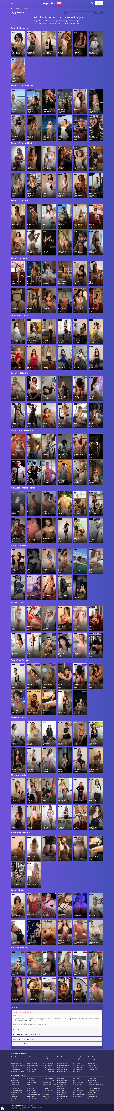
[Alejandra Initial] (18, 791)
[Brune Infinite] (96, 357)
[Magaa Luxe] (49, 733)
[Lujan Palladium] (96, 273)
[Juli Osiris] (65, 989)
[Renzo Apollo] (49, 530)
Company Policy (15, 1107)
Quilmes (29, 915)
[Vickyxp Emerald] (18, 561)
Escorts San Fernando (16, 1090)
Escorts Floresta (46, 1061)
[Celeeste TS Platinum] (96, 676)
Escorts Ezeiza (91, 1098)
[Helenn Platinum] (80, 415)
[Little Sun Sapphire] (49, 44)
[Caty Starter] (49, 932)
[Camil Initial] (34, 791)
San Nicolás (61, 942)
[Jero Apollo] (80, 530)
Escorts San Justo (77, 1096)
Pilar (59, 685)
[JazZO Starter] (49, 905)
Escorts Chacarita (61, 1059)
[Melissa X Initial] (49, 791)
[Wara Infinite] (65, 331)
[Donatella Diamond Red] (49, 158)
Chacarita (60, 482)
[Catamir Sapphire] (34, 44)
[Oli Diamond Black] (96, 101)
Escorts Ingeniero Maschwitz (61, 1085)
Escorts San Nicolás (62, 1067)
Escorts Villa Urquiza (62, 1071)
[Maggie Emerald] (34, 561)
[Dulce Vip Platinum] (65, 388)
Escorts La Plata (15, 1078)
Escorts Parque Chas (47, 1065)
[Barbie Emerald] (80, 561)
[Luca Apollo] (80, 503)
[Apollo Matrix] (34, 503)
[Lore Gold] (18, 618)
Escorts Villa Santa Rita (48, 1071)
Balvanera (14, 858)
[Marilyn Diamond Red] (96, 158)
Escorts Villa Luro (77, 1069)
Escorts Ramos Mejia (62, 1096)
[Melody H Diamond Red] (18, 185)
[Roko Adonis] (65, 472)
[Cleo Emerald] (96, 561)
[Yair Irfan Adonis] (65, 446)
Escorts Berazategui (62, 1098)
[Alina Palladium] (80, 273)
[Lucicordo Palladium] (80, 300)
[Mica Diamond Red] (34, 158)
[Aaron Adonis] (49, 472)
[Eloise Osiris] (18, 989)
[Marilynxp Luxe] (96, 760)
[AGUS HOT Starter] (96, 932)
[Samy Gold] (18, 645)
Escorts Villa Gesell (93, 1080)
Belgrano (91, 252)
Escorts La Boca (61, 1061)
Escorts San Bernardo (62, 1080)
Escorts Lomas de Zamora (33, 1101)
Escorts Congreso (15, 1061)
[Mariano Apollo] (65, 503)
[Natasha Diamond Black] (80, 128)
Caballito (60, 195)
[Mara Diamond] (80, 242)
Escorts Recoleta (92, 1065)
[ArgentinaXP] (52, 3)
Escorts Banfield (46, 1098)
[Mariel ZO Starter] (65, 905)
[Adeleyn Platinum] (18, 415)
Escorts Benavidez (46, 1082)
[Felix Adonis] (96, 446)
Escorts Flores (30, 1061)
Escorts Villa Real (31, 1071)
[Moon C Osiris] (65, 702)
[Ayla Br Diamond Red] (65, 158)
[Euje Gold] (80, 618)
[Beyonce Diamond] (34, 242)
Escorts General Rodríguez (33, 1094)
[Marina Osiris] (96, 989)
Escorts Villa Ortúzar (93, 1069)
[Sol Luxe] (80, 733)
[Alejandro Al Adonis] (80, 446)
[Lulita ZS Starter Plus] (34, 848)
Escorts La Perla (92, 1078)
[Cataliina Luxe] (96, 733)
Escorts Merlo (14, 1096)
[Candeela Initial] (80, 791)
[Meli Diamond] (96, 216)
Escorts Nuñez (76, 1063)
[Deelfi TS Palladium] (65, 676)
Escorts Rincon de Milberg (95, 1088)
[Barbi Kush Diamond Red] (80, 158)
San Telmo (30, 226)
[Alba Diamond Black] (65, 101)
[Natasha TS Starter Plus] (49, 702)
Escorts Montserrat (62, 1063)
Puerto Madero (16, 53)
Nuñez (13, 342)
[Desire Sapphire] (18, 44)
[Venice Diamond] (18, 242)
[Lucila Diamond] (49, 242)
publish (99, 3)
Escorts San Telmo (77, 1067)
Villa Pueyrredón (93, 802)
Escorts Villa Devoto (62, 1069)
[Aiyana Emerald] (65, 561)
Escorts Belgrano (92, 1057)
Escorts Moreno (31, 1096)
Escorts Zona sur (92, 1096)
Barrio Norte (46, 513)
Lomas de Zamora (32, 712)
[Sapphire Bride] (65, 44)
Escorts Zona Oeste (62, 1092)
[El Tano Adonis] (18, 472)
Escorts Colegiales (92, 1059)
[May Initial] (34, 817)
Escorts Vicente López (78, 1090)
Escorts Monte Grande (47, 1101)
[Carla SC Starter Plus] (80, 848)
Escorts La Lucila (77, 1084)
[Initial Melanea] (65, 791)
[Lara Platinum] (96, 388)
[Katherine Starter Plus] (18, 848)
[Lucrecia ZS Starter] (34, 905)
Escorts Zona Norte (31, 1082)
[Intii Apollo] (49, 503)
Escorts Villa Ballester (16, 1092)
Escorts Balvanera (46, 1057)
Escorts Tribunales (93, 1067)
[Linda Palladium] (65, 273)
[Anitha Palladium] (65, 300)
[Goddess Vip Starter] (80, 932)
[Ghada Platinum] (34, 388)
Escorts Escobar (15, 1084)
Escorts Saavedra (31, 1067)
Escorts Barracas (61, 1057)
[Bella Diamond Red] (80, 185)
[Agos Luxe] (18, 733)
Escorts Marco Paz (92, 1094)
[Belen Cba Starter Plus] (34, 875)
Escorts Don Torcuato (93, 1082)
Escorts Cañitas (46, 1059)
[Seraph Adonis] (34, 472)
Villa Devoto (46, 802)
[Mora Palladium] (49, 273)
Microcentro (61, 111)
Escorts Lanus (14, 1101)
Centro (60, 571)
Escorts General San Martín (49, 1084)
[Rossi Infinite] (49, 331)
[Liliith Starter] (18, 905)
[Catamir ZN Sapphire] (18, 70)
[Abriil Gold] (34, 618)
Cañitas (45, 252)
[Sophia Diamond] (65, 216)
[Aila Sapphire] (96, 44)
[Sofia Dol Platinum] (65, 415)
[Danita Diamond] (96, 242)
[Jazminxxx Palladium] (49, 300)
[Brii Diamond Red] (18, 158)
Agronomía (30, 456)
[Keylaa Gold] (80, 645)
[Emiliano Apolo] (34, 530)
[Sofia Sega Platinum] (80, 388)
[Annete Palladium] (34, 300)
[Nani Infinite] (96, 331)
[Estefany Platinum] (49, 388)
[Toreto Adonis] (34, 446)
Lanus (28, 858)
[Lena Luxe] (34, 760)
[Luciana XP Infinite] (34, 331)
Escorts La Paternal (78, 1061)
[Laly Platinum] (49, 415)
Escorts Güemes (77, 1078)
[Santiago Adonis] (80, 472)
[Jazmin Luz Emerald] (49, 561)
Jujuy (25, 9)
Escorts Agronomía (16, 1057)
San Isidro (14, 283)
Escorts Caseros (77, 1092)
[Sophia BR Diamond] (80, 216)
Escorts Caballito (31, 1059)
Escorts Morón (45, 1096)
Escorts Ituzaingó (61, 1094)
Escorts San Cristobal (47, 1067)
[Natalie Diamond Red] (96, 185)
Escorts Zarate (45, 1092)
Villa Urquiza (46, 226)
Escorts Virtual (76, 1071)
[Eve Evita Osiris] (80, 963)
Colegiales (45, 283)
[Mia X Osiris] (96, 963)
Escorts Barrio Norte (78, 1057)
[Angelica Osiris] (65, 963)
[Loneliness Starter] (80, 905)
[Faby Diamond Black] (34, 101)
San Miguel (92, 685)
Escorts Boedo (14, 1059)
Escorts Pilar (76, 1088)
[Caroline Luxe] (80, 760)
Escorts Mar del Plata (47, 1078)
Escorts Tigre (60, 1090)
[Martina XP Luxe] (18, 760)
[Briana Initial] (49, 817)
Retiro (28, 310)
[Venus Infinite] (34, 357)
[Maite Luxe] (34, 733)
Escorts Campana (61, 1082)
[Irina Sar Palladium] (96, 300)
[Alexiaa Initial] (96, 791)
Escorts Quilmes (61, 1101)
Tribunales (30, 744)
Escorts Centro (30, 1078)
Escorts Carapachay (78, 1082)
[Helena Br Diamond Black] (80, 101)
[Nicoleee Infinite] (80, 357)
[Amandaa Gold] (96, 645)
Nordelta (14, 80)
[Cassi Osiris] (80, 702)
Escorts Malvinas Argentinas (95, 1084)
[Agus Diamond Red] (18, 676)
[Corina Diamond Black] (34, 128)
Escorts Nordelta (46, 1088)
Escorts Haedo (45, 1094)
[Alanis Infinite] (18, 331)
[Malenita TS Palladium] (49, 676)
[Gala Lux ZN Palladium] (18, 273)
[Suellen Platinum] (34, 415)
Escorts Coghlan (77, 1059)
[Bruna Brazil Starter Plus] (18, 875)
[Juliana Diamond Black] (18, 128)
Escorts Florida (30, 1084)
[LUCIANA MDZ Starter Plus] (65, 848)
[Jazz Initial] (18, 817)
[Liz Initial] (80, 817)
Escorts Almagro (31, 1057)
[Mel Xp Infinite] (80, 331)
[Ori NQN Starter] (18, 932)
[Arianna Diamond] (34, 216)
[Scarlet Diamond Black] (49, 101)
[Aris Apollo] (96, 530)
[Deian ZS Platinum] (34, 702)
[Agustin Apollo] (18, 503)
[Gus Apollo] (96, 503)
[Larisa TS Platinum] (18, 702)
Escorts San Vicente (78, 1101)
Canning (29, 597)
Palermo (60, 53)
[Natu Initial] (96, 817)
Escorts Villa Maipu (31, 1092)
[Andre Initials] (65, 817)
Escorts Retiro (14, 1067)
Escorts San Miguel (47, 1090)
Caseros (60, 915)
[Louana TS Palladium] (34, 676)
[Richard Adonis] (96, 472)
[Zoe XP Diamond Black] (49, 128)
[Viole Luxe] (49, 760)
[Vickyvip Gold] (49, 618)
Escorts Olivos (61, 1088)
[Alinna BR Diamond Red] (49, 185)
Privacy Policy (26, 1107)
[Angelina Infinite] (49, 357)
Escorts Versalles (15, 1069)
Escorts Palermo (92, 1063)
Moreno (14, 482)
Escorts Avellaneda (31, 1098)
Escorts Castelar (92, 1092)
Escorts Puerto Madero (79, 1065)
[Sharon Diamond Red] (34, 185)
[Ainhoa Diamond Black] (65, 128)
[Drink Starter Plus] (49, 848)
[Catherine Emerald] (18, 587)
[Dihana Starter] (96, 905)
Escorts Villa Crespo (32, 1069)
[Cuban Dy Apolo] (18, 530)
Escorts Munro (30, 1088)
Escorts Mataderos (16, 1063)
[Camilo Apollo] (65, 530)
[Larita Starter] (34, 932)
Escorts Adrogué (15, 1098)
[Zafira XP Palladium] (34, 273)
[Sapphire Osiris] (18, 963)
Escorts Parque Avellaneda (18, 1065)
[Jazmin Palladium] (18, 300)
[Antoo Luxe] (65, 760)
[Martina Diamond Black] (18, 101)
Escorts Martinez (15, 1088)
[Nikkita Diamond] (18, 216)
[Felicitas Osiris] (49, 963)
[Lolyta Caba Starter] (65, 932)
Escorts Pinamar (15, 1080)
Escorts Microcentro (32, 1063)
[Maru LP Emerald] (49, 587)
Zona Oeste (46, 915)
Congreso (60, 655)
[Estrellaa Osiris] (80, 989)
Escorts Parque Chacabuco (33, 1065)
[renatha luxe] (65, 733)
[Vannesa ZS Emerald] (65, 587)
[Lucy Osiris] (34, 963)
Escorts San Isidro (31, 1090)
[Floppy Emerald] (80, 587)
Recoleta (76, 226)
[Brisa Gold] (34, 645)
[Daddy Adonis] (18, 446)
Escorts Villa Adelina (93, 1090)
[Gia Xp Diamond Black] (96, 128)
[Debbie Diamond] (49, 216)
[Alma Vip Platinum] (18, 388)
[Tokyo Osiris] (49, 989)
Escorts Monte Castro (47, 1063)
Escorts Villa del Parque (48, 1069)
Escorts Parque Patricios (63, 1065)
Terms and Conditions (37, 1107)
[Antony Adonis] (49, 446)
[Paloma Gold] (49, 645)
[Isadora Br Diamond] (65, 242)
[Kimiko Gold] (65, 645)
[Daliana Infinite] (65, 357)
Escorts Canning (77, 1098)
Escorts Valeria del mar (48, 1080)
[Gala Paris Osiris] (34, 989)
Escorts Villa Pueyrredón (17, 1071)
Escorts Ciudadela (15, 1094)
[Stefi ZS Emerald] (34, 587)
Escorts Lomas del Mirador (80, 1094)
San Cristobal (92, 513)
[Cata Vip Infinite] (18, 357)
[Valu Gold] (65, 618)
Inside (18, 9)
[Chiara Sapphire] (80, 44)
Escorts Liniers (92, 1061)
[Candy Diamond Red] (65, 185)
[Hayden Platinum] (96, 415)
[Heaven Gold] (96, 618)
